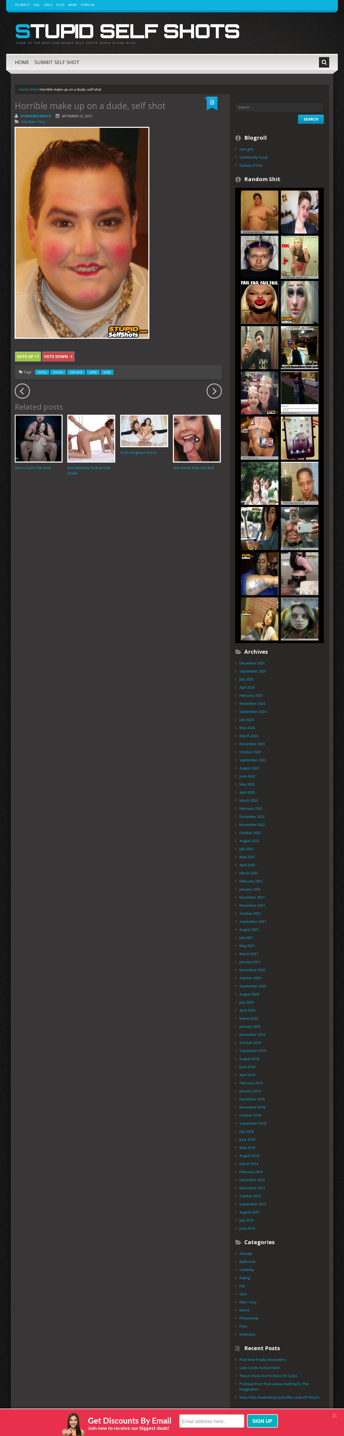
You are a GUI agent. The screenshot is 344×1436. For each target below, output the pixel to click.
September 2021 (252, 921)
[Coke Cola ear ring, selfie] (259, 437)
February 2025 (251, 695)
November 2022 (252, 824)
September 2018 (252, 1123)
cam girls (246, 149)
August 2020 (249, 994)
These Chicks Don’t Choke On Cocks (268, 1375)
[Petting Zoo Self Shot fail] (259, 528)
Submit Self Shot (57, 62)
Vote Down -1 (58, 356)
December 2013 (252, 1179)
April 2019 (247, 1074)
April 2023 (247, 792)
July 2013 (246, 1220)
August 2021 (249, 929)
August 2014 (249, 1155)
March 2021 (248, 953)
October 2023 (250, 751)
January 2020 (249, 1026)
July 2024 (246, 719)
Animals (245, 1253)
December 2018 (252, 1099)
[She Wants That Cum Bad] (197, 439)
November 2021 (252, 905)
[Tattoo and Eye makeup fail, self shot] (259, 573)
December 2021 (252, 897)
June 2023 (247, 776)
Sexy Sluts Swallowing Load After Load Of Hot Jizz (279, 1397)
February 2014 (251, 1171)
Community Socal (253, 157)
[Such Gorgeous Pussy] (144, 431)
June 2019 (247, 1066)
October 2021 (250, 913)
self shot (76, 372)
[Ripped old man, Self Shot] (299, 528)
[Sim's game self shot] (299, 392)
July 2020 (246, 1002)
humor (58, 372)
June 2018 (247, 1139)
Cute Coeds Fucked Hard (259, 1367)
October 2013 (250, 1196)
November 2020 (252, 969)
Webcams (247, 1334)
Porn (243, 1326)
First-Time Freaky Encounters (262, 1359)
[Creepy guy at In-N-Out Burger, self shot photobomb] (259, 392)
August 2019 (249, 1058)
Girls (48, 5)
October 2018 (250, 1115)
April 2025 (247, 687)
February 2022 (251, 881)
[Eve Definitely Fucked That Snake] (91, 439)
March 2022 (248, 873)
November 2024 (252, 703)
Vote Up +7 (28, 356)
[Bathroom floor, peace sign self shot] (259, 618)
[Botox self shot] (259, 256)
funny (42, 372)
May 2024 (247, 727)
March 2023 (248, 800)
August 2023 (249, 768)
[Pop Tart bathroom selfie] (259, 347)
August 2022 (249, 840)
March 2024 (248, 735)
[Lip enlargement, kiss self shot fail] (259, 302)
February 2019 (251, 1082)
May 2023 (247, 784)
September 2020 (252, 986)
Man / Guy (36, 121)
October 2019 (250, 1042)
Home (22, 62)
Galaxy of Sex (250, 165)
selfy (107, 372)
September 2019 (252, 1050)
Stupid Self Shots (127, 30)
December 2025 (252, 663)
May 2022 (247, 856)
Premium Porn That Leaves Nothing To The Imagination (274, 1386)
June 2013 (247, 1228)
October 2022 (250, 832)
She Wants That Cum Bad (193, 467)
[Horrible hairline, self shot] (299, 482)
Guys (60, 5)
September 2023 (252, 760)
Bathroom (247, 1261)
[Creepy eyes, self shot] (299, 618)
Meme (72, 5)
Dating (244, 1277)
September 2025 (252, 671)
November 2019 (252, 1034)
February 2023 (251, 808)
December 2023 (252, 743)
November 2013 (252, 1187)
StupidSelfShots (35, 116)
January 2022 (249, 889)
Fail (37, 5)
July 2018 (246, 1131)
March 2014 (248, 1163)
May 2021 (247, 945)
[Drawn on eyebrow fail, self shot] (299, 302)
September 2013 (252, 1204)
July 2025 (246, 679)
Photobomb (249, 1318)
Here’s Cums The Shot (33, 467)
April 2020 (247, 1010)
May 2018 (247, 1147)
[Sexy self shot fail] (299, 256)
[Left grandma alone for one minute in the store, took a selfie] (299, 437)
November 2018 (252, 1107)
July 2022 (246, 848)
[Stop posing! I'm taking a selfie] (299, 347)
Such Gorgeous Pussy (138, 452)
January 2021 (249, 961)
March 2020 (248, 1018)
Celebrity (22, 5)
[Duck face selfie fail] (299, 211)
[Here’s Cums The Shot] (39, 439)
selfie (93, 372)
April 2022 (247, 865)
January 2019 (249, 1091)
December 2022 (252, 816)
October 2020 (250, 978)
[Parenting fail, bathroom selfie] (299, 573)
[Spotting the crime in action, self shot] (259, 482)
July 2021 (246, 937)
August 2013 (249, 1212)
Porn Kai (88, 5)
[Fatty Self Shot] (259, 211)
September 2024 (252, 711)
